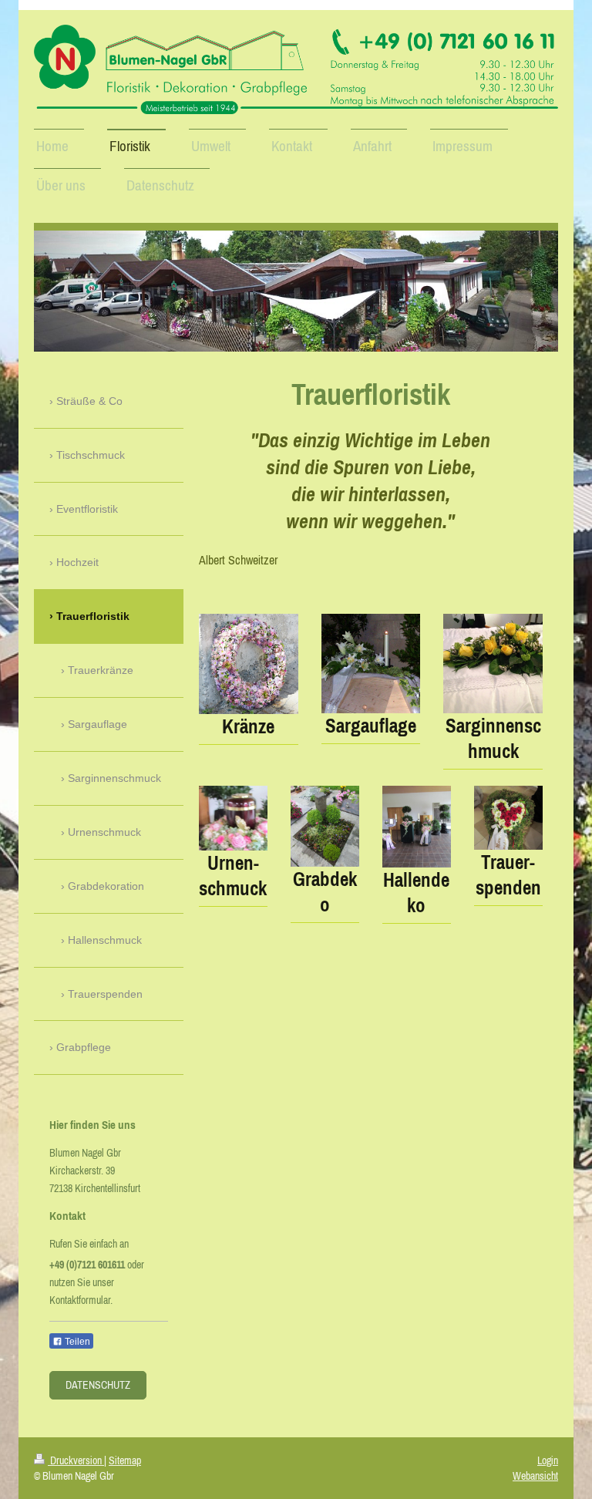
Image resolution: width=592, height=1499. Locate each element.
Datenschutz (98, 1385)
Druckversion (76, 1460)
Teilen (76, 1341)
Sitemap (125, 1460)
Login (547, 1460)
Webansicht (535, 1476)
